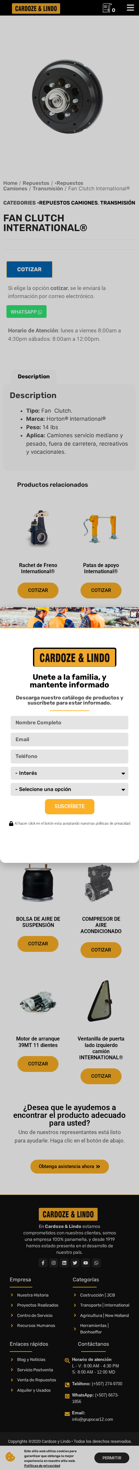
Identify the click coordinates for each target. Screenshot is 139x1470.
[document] (69, 735)
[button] (134, 614)
